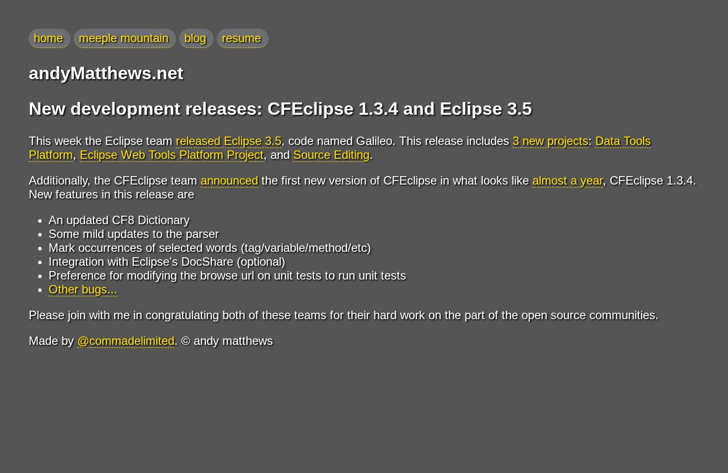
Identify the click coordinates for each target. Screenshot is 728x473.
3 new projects (550, 140)
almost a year (567, 180)
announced (229, 180)
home (48, 38)
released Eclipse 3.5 (228, 140)
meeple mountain (123, 38)
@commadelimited (125, 340)
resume (241, 38)
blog (195, 38)
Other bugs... (83, 289)
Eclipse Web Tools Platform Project (171, 154)
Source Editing (331, 154)
